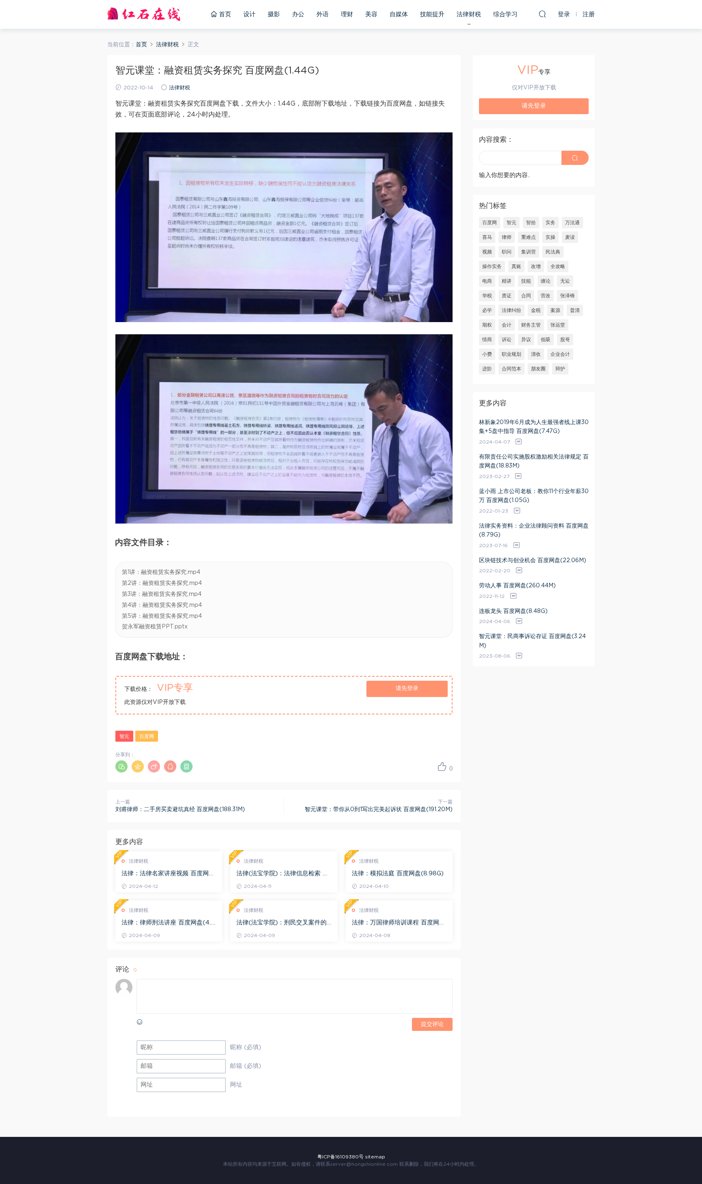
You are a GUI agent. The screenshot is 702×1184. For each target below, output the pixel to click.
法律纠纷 (511, 310)
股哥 (565, 339)
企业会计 (560, 354)
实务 (550, 222)
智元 (124, 736)
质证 (506, 295)
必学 (487, 310)
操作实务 (492, 266)
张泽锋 (567, 295)
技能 (526, 281)
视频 (487, 251)
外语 (322, 14)
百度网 (146, 736)
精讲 (506, 281)
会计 (506, 325)
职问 (506, 251)
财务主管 (531, 325)
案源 (555, 310)
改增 (536, 266)
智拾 (531, 222)
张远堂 (557, 325)
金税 (536, 310)
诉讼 (506, 339)
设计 (249, 14)
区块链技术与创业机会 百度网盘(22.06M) (532, 560)
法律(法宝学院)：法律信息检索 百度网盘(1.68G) (282, 874)
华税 (487, 295)
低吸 (545, 339)
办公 (298, 14)
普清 (575, 310)
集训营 (528, 251)
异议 (526, 339)
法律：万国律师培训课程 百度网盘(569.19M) (398, 923)
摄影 (274, 14)
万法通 (572, 222)
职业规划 (511, 354)
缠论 (545, 281)
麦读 (570, 237)
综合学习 (505, 14)
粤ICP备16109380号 (340, 1156)
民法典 (553, 251)
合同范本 (511, 368)
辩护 (560, 368)
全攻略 (557, 266)
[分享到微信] (121, 766)
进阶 (487, 368)
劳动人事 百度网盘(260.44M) (517, 586)
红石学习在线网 (143, 14)
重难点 (528, 237)
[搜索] (542, 13)
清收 (536, 354)
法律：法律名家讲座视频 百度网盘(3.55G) (168, 874)
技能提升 (432, 14)
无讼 (565, 281)
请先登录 (407, 688)
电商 (487, 281)
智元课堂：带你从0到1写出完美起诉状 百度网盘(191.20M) (379, 809)
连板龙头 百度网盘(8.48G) (513, 611)
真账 (516, 266)
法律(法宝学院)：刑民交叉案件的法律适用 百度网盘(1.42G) (281, 923)
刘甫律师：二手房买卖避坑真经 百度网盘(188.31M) (180, 809)
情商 (487, 339)
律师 (506, 237)
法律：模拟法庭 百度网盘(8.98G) (398, 873)
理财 (347, 14)
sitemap (375, 1156)
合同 (526, 295)
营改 (545, 295)
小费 (487, 354)
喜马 (487, 237)
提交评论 (432, 1024)
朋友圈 (538, 368)
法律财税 (469, 14)
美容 (371, 14)
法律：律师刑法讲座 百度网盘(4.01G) (168, 923)
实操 (550, 237)
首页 (224, 14)
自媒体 (399, 14)
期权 (487, 325)
